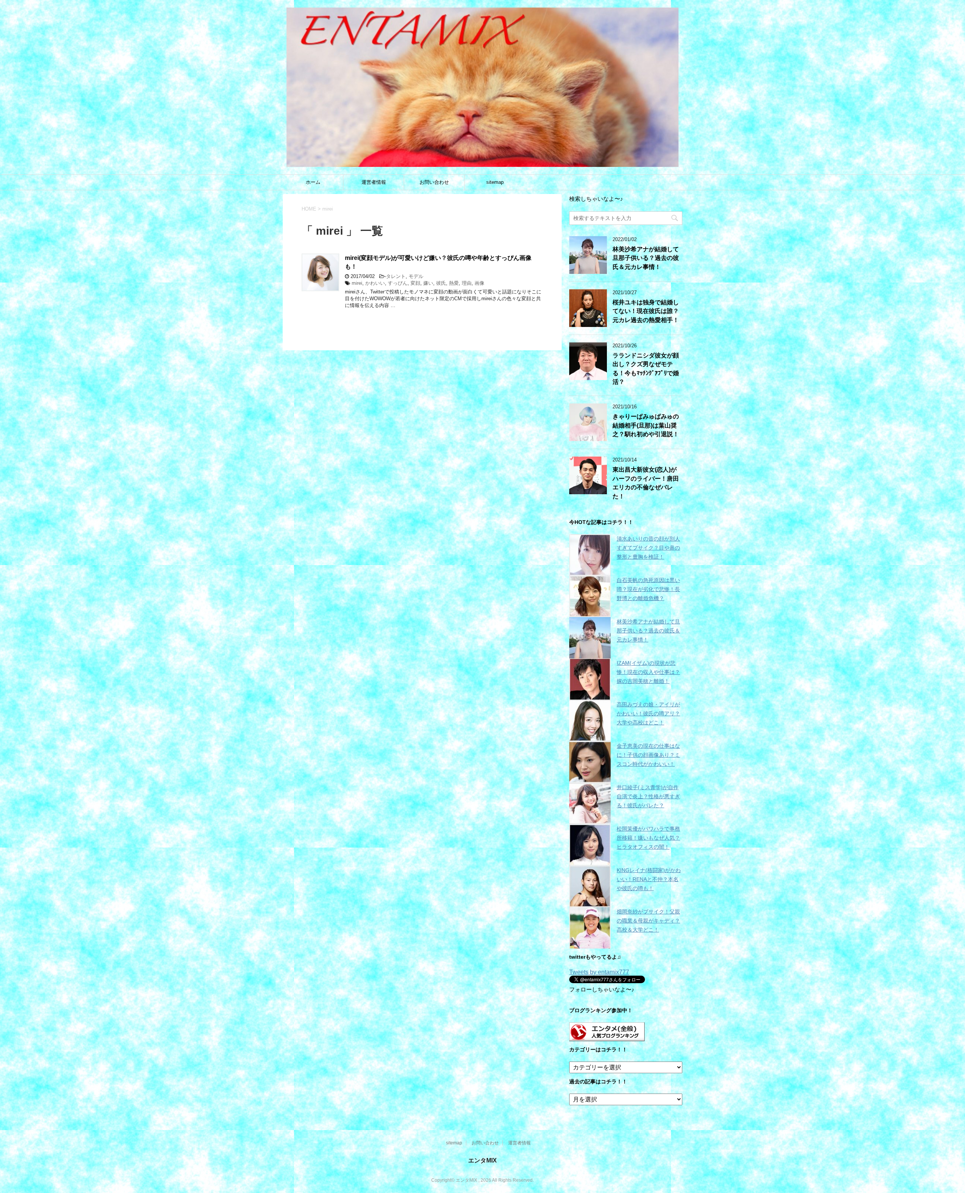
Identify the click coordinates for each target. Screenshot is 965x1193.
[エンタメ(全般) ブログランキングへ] (607, 1037)
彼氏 (441, 283)
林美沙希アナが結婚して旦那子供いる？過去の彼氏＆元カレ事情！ (646, 258)
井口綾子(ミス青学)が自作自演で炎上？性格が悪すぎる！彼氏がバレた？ (648, 796)
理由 (467, 283)
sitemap (495, 182)
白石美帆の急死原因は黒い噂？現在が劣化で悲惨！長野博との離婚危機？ (648, 589)
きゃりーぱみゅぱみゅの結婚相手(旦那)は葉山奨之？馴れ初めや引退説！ (646, 425)
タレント (396, 276)
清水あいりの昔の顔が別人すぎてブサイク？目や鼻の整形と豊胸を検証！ (648, 548)
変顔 (415, 283)
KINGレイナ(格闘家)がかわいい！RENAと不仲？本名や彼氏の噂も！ (649, 879)
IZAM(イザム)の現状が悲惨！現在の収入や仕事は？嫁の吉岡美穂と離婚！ (648, 672)
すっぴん (397, 283)
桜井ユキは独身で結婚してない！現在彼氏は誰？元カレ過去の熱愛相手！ (646, 311)
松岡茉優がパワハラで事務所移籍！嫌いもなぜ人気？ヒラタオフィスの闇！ (648, 838)
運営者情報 (373, 182)
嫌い (428, 283)
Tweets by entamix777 (599, 972)
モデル (416, 276)
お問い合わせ (434, 182)
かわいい (375, 283)
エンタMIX (482, 1160)
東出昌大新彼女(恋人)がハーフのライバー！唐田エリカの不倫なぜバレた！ (646, 482)
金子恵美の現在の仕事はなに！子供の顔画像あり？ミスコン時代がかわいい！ (648, 755)
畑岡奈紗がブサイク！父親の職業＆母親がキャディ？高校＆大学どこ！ (648, 921)
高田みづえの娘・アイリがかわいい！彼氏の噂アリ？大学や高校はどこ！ (648, 713)
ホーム (313, 182)
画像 (479, 283)
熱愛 (454, 283)
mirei (357, 283)
